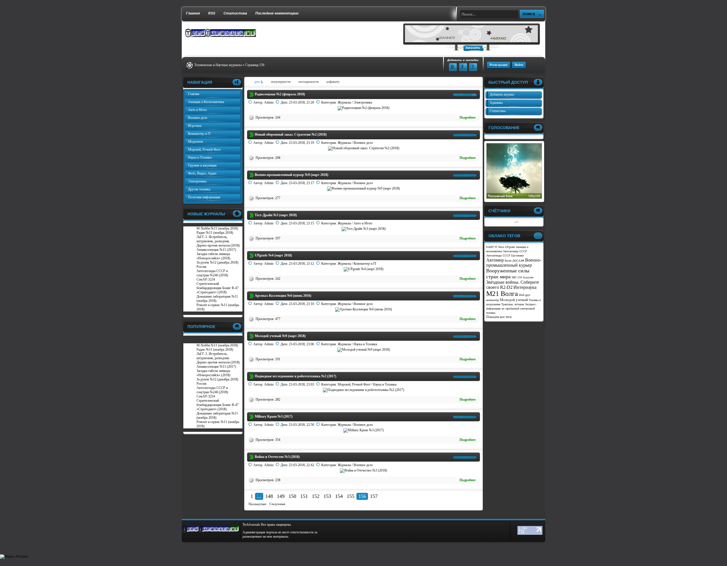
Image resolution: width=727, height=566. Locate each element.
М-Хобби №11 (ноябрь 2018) (217, 228)
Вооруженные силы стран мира (507, 273)
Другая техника (199, 189)
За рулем (528, 277)
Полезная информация (204, 197)
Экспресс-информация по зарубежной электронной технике (511, 308)
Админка (496, 103)
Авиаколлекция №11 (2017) (216, 250)
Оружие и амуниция (202, 165)
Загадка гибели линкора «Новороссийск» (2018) (213, 256)
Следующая (277, 504)
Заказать (473, 47)
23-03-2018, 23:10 (301, 304)
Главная (193, 13)
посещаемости (308, 82)
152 (315, 496)
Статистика (235, 13)
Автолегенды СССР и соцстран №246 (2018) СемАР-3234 (212, 275)
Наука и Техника (365, 344)
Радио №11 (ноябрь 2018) (215, 233)
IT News (499, 247)
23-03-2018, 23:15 (301, 223)
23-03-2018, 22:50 (301, 425)
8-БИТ (490, 247)
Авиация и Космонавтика (206, 102)
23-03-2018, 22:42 (301, 465)
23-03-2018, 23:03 (301, 384)
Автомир (495, 260)
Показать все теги (498, 317)
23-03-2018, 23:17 (301, 183)
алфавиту (333, 82)
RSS (211, 13)
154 (339, 496)
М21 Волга (502, 293)
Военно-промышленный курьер (513, 263)
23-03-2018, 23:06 (301, 344)
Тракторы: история (512, 304)
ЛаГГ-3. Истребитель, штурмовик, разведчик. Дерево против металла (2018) (218, 241)
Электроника (363, 102)
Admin (268, 102)
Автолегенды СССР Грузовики (505, 255)
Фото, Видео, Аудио (202, 173)
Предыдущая (257, 504)
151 (304, 496)
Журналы (344, 102)
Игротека (194, 126)
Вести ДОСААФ (514, 260)
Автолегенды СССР (515, 251)
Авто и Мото (363, 223)
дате (257, 82)
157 (374, 496)
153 (327, 496)
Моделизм (195, 142)
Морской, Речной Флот (354, 384)
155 (350, 496)
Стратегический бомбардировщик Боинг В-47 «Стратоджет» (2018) (218, 288)
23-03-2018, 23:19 (301, 143)
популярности (281, 82)
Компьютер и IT (365, 264)
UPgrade (510, 247)
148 (269, 496)
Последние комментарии (276, 13)
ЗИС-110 (516, 277)
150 (292, 496)
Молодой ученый (514, 300)
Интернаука (524, 287)
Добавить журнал (502, 94)
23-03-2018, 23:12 (301, 264)
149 (281, 496)
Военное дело (363, 143)
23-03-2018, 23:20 (301, 102)
